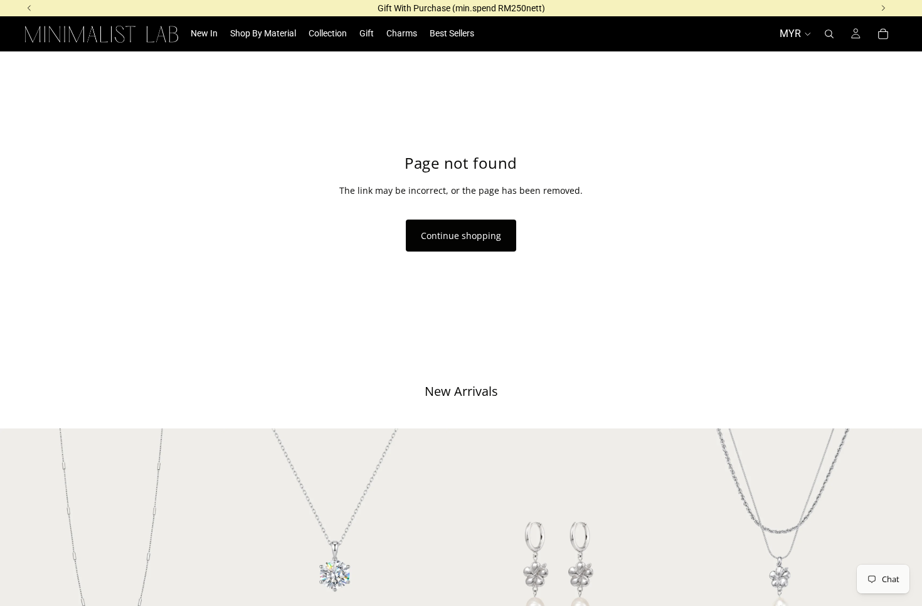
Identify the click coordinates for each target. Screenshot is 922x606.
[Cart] (883, 34)
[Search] (829, 34)
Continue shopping (461, 236)
